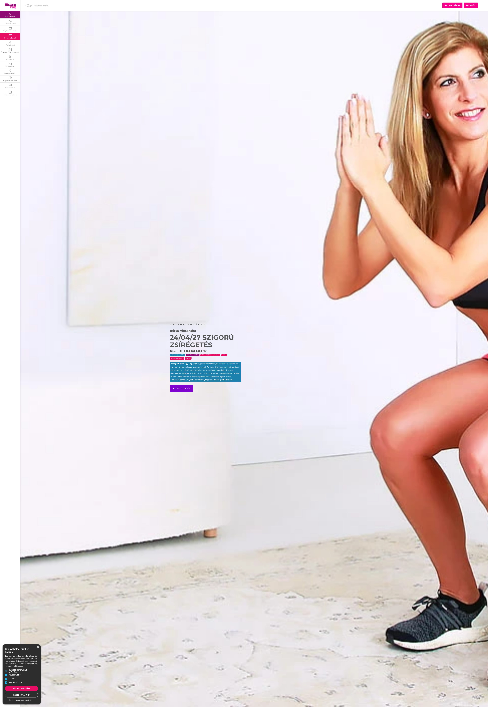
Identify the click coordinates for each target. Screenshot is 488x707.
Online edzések (10, 38)
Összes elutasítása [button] (21, 695)
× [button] (38, 647)
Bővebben (19, 666)
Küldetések (10, 66)
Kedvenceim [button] (10, 88)
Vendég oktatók (10, 73)
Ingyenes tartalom (10, 81)
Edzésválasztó (10, 24)
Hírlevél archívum (10, 95)
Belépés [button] (470, 5)
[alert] (22, 674)
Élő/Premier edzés (10, 31)
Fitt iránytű (10, 45)
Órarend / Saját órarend (10, 52)
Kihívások (10, 59)
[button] (6, 671)
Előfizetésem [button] (10, 17)
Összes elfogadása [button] (21, 688)
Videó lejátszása (182, 388)
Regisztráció (452, 5)
